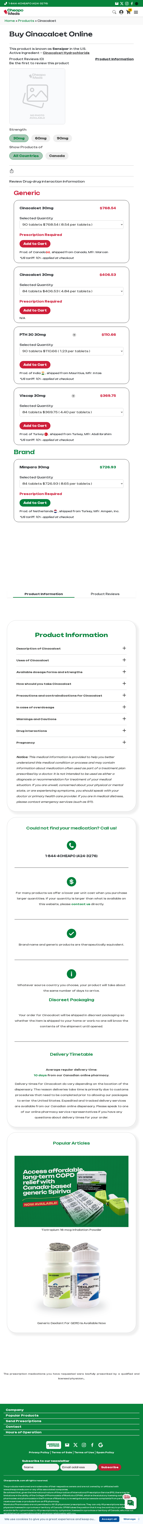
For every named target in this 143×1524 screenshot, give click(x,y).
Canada (57, 156)
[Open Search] (114, 12)
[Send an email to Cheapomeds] (67, 1444)
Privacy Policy (39, 1452)
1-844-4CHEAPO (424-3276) (71, 856)
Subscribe (109, 1467)
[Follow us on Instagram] (127, 3)
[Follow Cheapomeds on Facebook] (92, 1444)
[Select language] (137, 3)
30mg (19, 138)
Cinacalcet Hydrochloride (66, 53)
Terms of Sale (62, 1452)
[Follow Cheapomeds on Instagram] (84, 1444)
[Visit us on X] (122, 3)
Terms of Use (84, 1452)
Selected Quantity (36, 218)
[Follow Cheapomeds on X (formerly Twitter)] (75, 1444)
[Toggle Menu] (136, 12)
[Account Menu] (121, 12)
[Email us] (117, 3)
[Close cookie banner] (139, 1519)
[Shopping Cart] (128, 12)
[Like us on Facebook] (132, 3)
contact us (80, 904)
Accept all (109, 1519)
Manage (130, 1519)
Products (26, 21)
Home (10, 21)
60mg (41, 138)
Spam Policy (105, 1452)
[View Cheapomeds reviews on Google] (100, 1444)
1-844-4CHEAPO (28, 3)
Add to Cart (35, 244)
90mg (62, 138)
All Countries (26, 156)
